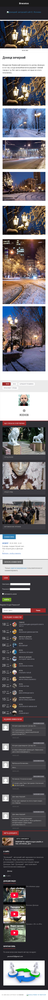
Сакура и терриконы (25, 639)
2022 (14, 384)
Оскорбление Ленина (26, 666)
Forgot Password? (13, 605)
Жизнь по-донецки (25, 637)
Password (5, 589)
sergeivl (5, 543)
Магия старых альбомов (27, 700)
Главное (21, 622)
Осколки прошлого (25, 677)
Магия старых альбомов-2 (27, 679)
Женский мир (23, 645)
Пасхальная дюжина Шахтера (28, 632)
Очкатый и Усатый (25, 673)
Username (6, 584)
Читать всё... (16, 738)
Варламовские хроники (12, 527)
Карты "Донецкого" (22, 838)
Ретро (21, 630)
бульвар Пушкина (27, 384)
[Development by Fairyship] (36, 995)
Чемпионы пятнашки (26, 652)
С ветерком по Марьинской (28, 706)
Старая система (24, 686)
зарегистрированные (18, 568)
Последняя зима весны (27, 659)
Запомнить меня (10, 594)
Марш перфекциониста (26, 693)
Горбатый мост (24, 713)
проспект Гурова (10, 388)
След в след (8, 492)
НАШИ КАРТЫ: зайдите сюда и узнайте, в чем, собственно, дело (29, 843)
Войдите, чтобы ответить (11, 553)
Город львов (8, 457)
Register (3, 605)
